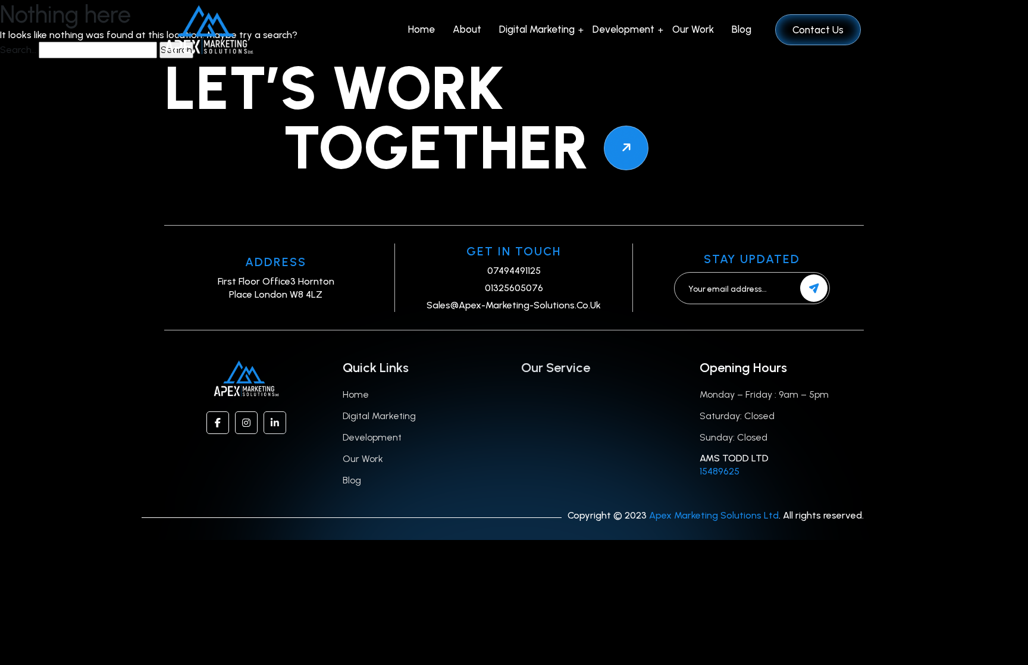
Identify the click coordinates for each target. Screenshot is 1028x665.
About (467, 29)
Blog (741, 29)
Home (421, 29)
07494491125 (514, 270)
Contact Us (818, 30)
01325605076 (514, 288)
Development (623, 29)
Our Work (693, 29)
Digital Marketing (537, 29)
